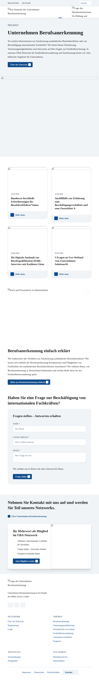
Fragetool (57, 641)
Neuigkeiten (13, 661)
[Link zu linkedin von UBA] (10, 605)
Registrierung (13, 625)
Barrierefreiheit (13, 3)
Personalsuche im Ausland (64, 629)
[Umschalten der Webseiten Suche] (66, 12)
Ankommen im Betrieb (62, 637)
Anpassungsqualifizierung (63, 625)
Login (10, 629)
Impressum (26, 672)
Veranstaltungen (14, 657)
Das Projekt (26, 3)
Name (16, 424)
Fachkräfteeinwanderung (63, 633)
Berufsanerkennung (61, 621)
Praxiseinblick (59, 661)
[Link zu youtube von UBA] (22, 605)
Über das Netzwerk (16, 621)
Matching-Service (60, 657)
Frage (17, 451)
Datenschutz (39, 672)
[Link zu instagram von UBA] (16, 605)
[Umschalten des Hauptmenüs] (60, 12)
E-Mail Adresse (21, 437)
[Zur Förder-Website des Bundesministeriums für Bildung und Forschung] (81, 12)
